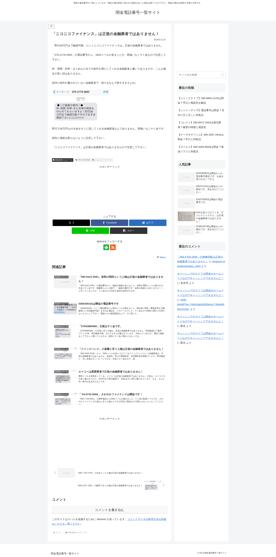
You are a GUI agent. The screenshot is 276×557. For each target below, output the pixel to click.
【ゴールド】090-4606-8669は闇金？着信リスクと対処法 (201, 149)
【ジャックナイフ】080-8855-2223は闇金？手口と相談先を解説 (201, 100)
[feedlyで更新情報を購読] (106, 247)
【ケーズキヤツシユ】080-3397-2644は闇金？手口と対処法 (201, 137)
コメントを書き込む (109, 510)
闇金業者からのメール (63, 160)
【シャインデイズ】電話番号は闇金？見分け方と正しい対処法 (201, 112)
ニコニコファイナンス (103, 160)
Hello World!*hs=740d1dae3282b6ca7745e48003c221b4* (200, 304)
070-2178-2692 (84, 160)
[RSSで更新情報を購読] (113, 247)
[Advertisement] (109, 189)
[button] (128, 230)
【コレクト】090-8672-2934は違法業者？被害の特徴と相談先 (199, 125)
